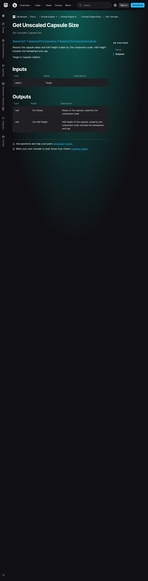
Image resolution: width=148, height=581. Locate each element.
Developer (22, 16)
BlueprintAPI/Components (43, 41)
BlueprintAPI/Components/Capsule (78, 41)
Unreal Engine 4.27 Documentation (70, 16)
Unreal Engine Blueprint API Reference (92, 16)
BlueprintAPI (19, 41)
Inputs (118, 49)
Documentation (34, 16)
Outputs (119, 54)
